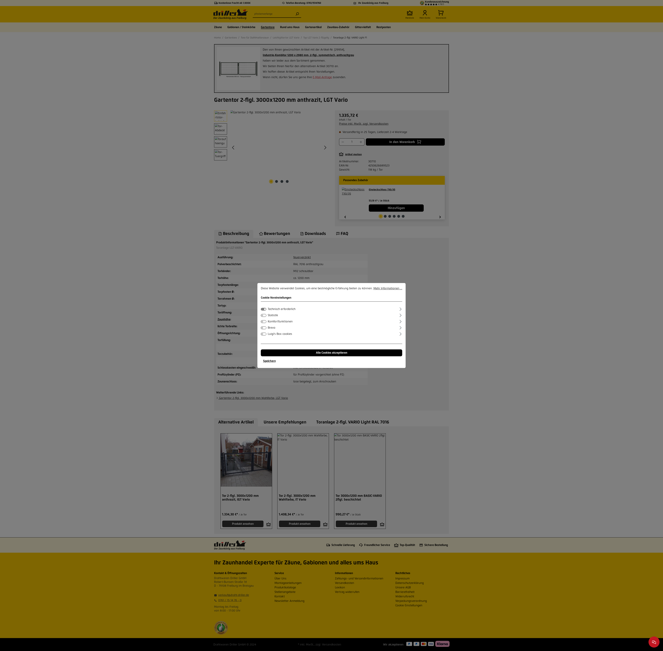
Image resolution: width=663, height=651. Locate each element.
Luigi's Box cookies (280, 334)
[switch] (263, 315)
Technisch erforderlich (281, 309)
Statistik (273, 315)
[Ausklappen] (400, 309)
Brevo (271, 328)
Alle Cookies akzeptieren (331, 353)
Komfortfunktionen (280, 321)
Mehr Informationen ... (387, 288)
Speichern (269, 361)
